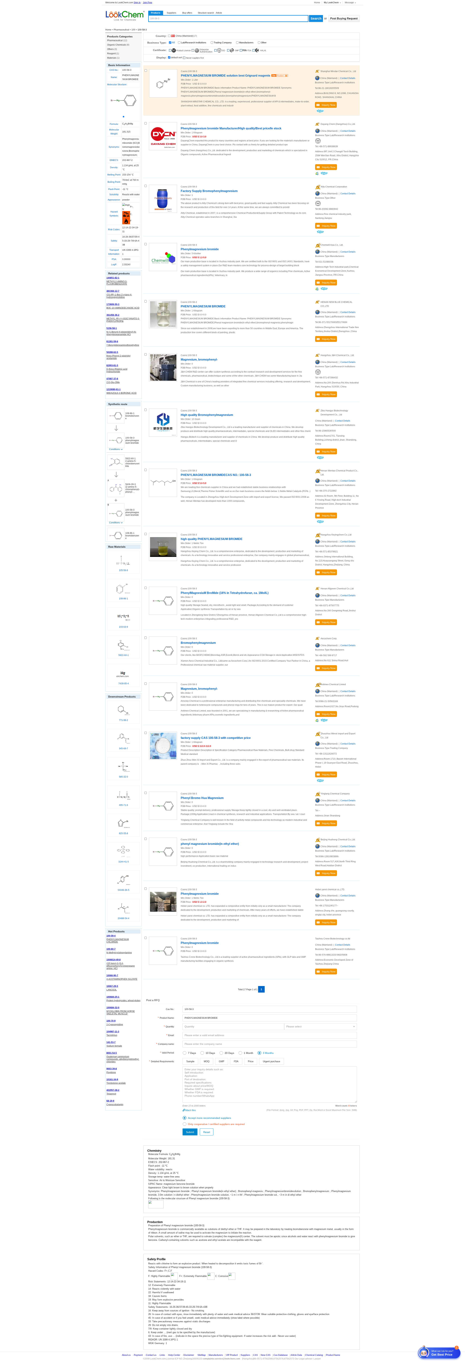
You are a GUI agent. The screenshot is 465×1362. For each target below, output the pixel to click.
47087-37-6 (112, 378)
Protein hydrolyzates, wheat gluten (123, 1000)
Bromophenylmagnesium (198, 642)
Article (219, 13)
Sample (190, 1061)
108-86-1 (129, 413)
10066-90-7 (112, 975)
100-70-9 (111, 1021)
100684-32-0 (112, 1007)
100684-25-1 (112, 997)
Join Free (147, 2)
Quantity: (170, 1026)
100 (133, 29)
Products (155, 13)
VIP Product (232, 1355)
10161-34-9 (112, 1079)
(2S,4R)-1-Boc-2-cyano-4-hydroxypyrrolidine (119, 295)
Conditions (114, 449)
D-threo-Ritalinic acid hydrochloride (116, 370)
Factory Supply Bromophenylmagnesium (209, 191)
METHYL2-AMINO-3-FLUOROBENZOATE (116, 282)
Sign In (137, 2)
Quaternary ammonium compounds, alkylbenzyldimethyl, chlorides (122, 1059)
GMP (221, 1061)
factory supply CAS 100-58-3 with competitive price (216, 737)
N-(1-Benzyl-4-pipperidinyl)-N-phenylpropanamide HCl (121, 333)
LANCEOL (111, 990)
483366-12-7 (112, 291)
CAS (255, 1355)
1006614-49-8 (113, 959)
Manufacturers (246, 42)
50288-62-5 (112, 352)
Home (317, 2)
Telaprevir (111, 1094)
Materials (113, 58)
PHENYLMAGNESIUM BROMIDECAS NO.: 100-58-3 (216, 475)
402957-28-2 (112, 1090)
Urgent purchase (271, 1061)
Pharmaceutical (121, 29)
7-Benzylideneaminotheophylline (122, 345)
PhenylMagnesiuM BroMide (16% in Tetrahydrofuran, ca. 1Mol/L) (224, 592)
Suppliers (171, 13)
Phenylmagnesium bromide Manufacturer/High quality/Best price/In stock (231, 128)
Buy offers (187, 13)
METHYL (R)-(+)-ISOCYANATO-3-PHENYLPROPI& (123, 319)
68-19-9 (110, 1101)
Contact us (151, 1355)
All (173, 42)
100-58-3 (126, 70)
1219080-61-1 (113, 389)
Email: (171, 1035)
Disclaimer (188, 1355)
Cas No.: (170, 1009)
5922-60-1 (130, 458)
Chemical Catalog (314, 1355)
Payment (138, 1355)
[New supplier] (193, 58)
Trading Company (223, 42)
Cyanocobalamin (114, 1104)
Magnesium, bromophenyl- (199, 359)
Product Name (333, 1355)
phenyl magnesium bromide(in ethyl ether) (210, 843)
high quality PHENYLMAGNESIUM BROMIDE (211, 539)
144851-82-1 (112, 278)
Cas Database (281, 1355)
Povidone (111, 1072)
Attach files (190, 1110)
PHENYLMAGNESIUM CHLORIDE (117, 940)
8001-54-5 (111, 1053)
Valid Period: (168, 1053)
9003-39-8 (111, 1068)
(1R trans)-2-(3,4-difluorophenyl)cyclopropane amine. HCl (120, 966)
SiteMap (201, 1355)
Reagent (113, 53)
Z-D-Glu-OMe (113, 382)
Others (112, 49)
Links (162, 1355)
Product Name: (167, 1018)
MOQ (206, 1061)
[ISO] (318, 140)
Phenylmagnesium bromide (200, 249)
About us (126, 1355)
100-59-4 (111, 935)
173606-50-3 (112, 304)
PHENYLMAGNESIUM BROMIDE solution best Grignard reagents (225, 75)
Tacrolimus (111, 1035)
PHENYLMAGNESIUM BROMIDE (203, 306)
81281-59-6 (112, 341)
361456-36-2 (112, 315)
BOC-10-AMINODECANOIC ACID (123, 308)
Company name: (166, 1044)
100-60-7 (111, 949)
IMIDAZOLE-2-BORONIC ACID (121, 393)
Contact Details (347, 78)
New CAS (265, 1355)
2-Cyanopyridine (114, 1024)
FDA (236, 1061)
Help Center (174, 1355)
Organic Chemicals (118, 45)
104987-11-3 (112, 1031)
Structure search (206, 13)
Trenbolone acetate (116, 1083)
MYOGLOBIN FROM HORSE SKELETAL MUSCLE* (120, 1012)
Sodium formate (114, 1046)
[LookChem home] (125, 16)
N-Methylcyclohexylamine (119, 952)
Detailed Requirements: (162, 1061)
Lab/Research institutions (193, 42)
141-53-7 (111, 1042)
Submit (190, 1132)
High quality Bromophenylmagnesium (207, 414)
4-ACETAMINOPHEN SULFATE (121, 979)
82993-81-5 (112, 365)
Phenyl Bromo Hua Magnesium (202, 797)
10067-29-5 (112, 986)
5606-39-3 (130, 484)
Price (250, 1061)
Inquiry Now (327, 104)
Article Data (296, 1355)
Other (263, 42)
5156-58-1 (111, 328)
